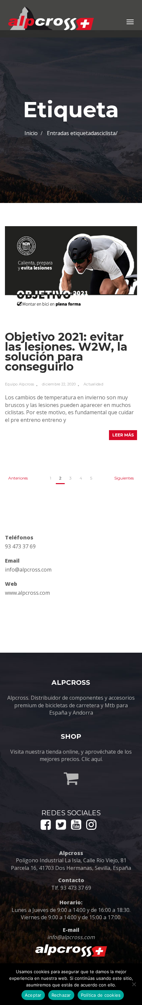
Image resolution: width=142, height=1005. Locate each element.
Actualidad (93, 384)
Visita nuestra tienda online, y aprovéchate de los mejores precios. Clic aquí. (71, 755)
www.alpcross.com (27, 592)
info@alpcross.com (28, 569)
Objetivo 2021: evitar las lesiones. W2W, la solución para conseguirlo (66, 352)
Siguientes (124, 478)
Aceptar (33, 995)
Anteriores (18, 478)
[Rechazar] (133, 984)
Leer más (123, 434)
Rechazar (61, 995)
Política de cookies (101, 995)
